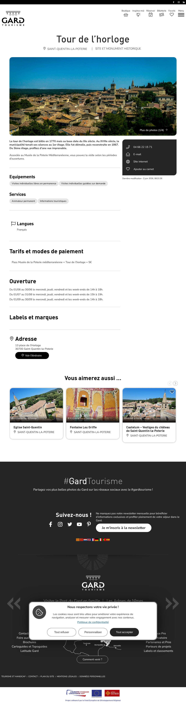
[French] (93, 539)
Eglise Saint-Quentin (28, 427)
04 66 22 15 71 (142, 147)
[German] (97, 539)
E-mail (137, 154)
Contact (33, 676)
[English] (89, 539)
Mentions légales (67, 676)
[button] (170, 383)
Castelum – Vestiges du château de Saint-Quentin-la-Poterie (148, 429)
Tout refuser (61, 632)
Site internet (140, 161)
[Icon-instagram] (60, 524)
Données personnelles (92, 676)
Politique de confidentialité (93, 622)
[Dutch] (85, 539)
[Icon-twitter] (69, 524)
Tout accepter (124, 632)
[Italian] (100, 539)
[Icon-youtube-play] (79, 524)
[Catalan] (78, 539)
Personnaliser (93, 632)
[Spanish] (108, 539)
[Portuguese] (104, 539)
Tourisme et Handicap (13, 676)
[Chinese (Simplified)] (82, 539)
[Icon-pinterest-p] (89, 524)
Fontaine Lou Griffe (83, 427)
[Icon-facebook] (50, 524)
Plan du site (47, 676)
